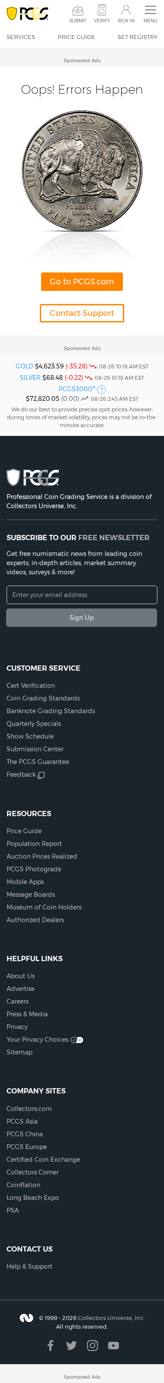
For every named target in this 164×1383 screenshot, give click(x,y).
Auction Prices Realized (42, 856)
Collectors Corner (33, 1172)
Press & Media (27, 1014)
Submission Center (35, 749)
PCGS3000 (77, 389)
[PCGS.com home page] (27, 14)
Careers (17, 1001)
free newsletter (114, 537)
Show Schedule (30, 736)
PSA (13, 1210)
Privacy (17, 1027)
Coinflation (23, 1185)
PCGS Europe (27, 1147)
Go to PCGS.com (82, 282)
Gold (24, 366)
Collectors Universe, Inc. (111, 1317)
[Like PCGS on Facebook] (50, 1345)
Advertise (21, 989)
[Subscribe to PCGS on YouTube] (113, 1345)
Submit (78, 21)
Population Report (34, 844)
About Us (21, 976)
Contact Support (82, 313)
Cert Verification (31, 686)
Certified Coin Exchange (43, 1160)
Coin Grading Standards (43, 698)
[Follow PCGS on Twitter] (71, 1345)
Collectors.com (29, 1109)
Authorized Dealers (35, 920)
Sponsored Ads (82, 60)
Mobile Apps (25, 882)
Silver (30, 378)
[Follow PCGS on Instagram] (92, 1345)
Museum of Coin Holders (44, 907)
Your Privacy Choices (37, 1039)
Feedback (21, 774)
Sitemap (19, 1052)
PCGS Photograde (34, 869)
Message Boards (31, 894)
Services (21, 36)
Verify (102, 21)
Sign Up (82, 618)
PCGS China (25, 1134)
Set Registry (137, 36)
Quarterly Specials (34, 724)
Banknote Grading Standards (51, 711)
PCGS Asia (22, 1121)
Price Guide (76, 36)
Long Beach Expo (33, 1198)
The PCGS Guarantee (38, 762)
